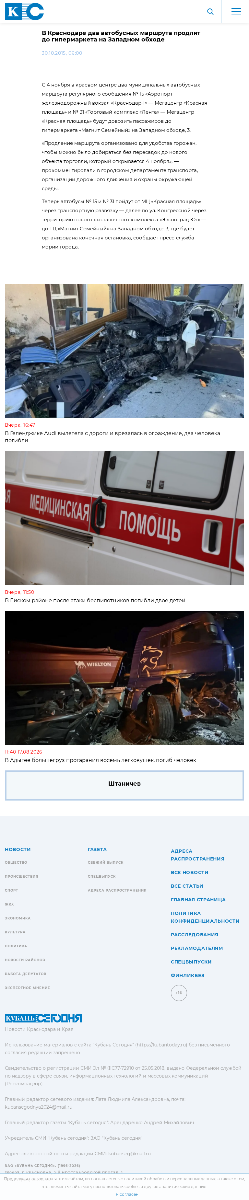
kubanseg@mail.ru (129, 1154)
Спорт (11, 890)
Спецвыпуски (191, 962)
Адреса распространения (117, 890)
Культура (15, 932)
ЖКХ (9, 904)
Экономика (18, 918)
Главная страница (198, 900)
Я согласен (127, 1194)
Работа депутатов (25, 974)
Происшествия (21, 876)
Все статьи (187, 886)
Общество (16, 862)
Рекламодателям (197, 948)
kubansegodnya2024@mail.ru (38, 1107)
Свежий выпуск (106, 862)
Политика (16, 946)
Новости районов (25, 960)
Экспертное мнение (27, 988)
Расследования (195, 935)
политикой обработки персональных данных (170, 1178)
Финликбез (187, 975)
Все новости (190, 872)
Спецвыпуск (102, 876)
